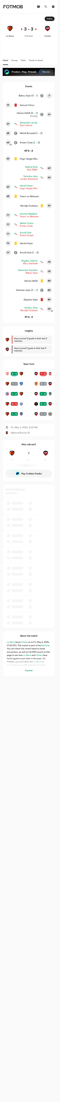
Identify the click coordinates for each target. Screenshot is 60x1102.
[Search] (46, 6)
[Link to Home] (13, 6)
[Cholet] (45, 455)
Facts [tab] (5, 60)
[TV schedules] (38, 6)
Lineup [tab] (14, 60)
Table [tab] (23, 60)
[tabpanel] (29, 345)
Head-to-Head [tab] (36, 60)
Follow (49, 19)
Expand (28, 670)
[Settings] (53, 6)
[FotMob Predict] (29, 72)
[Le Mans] (12, 455)
